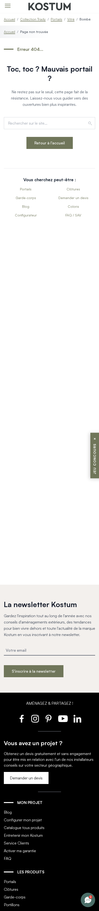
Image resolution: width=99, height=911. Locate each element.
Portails (56, 19)
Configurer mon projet (23, 819)
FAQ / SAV (73, 215)
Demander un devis (73, 198)
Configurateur (26, 215)
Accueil (9, 19)
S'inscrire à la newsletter (34, 671)
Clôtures (73, 189)
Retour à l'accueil (49, 143)
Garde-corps (26, 198)
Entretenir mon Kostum (23, 835)
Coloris (73, 206)
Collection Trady (33, 19)
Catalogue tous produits (24, 827)
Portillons (11, 904)
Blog (25, 206)
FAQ (7, 858)
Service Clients (16, 843)
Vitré (70, 19)
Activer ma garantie (20, 850)
